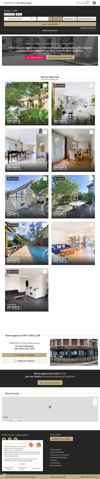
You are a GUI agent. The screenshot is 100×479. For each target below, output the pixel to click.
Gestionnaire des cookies (89, 477)
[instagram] (10, 439)
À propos (53, 460)
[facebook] (4, 439)
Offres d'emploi (56, 449)
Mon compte (83, 3)
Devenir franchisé (57, 452)
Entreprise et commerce (59, 455)
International (55, 463)
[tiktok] (16, 439)
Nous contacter (56, 465)
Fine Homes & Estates (58, 457)
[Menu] (94, 2)
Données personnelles (58, 477)
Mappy (20, 420)
